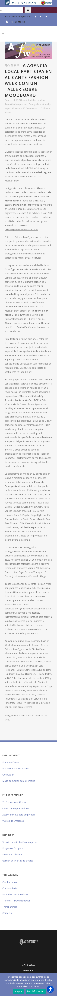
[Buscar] (28, 10)
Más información (35, 991)
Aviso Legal (28, 965)
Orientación (8, 774)
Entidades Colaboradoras (15, 894)
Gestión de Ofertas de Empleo (17, 860)
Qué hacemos (9, 882)
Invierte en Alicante (12, 854)
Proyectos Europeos (12, 848)
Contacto (20, 21)
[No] (53, 984)
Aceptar (18, 991)
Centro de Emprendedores (15, 808)
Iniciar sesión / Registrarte (17, 16)
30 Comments (30, 108)
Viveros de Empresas (13, 820)
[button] (50, 989)
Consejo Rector (10, 888)
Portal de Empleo (11, 762)
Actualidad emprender (16, 104)
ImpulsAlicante (12, 108)
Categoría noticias (38, 104)
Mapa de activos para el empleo (18, 780)
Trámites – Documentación (16, 900)
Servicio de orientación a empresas (20, 842)
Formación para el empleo (15, 768)
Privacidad (28, 970)
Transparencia (9, 906)
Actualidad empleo (35, 100)
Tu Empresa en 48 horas (15, 802)
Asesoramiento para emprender (18, 814)
